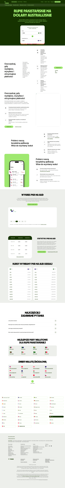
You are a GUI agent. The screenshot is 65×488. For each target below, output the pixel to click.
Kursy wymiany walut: (11, 436)
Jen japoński (23, 376)
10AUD (36, 277)
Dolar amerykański (13, 368)
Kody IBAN (34, 450)
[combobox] (40, 33)
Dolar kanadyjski (36, 368)
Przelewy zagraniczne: (11, 438)
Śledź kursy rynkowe (41, 251)
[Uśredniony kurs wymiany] (37, 27)
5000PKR (11, 296)
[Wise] (7, 1)
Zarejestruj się (57, 1)
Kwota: (23, 30)
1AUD (35, 272)
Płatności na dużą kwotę (24, 448)
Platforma (25, 1)
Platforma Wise (23, 450)
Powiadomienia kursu (36, 451)
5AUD (35, 274)
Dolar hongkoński (24, 368)
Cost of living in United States (26, 440)
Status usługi (10, 449)
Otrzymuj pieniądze (23, 449)
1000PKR (11, 291)
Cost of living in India (42, 440)
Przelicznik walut (35, 447)
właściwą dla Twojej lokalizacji (43, 479)
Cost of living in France (11, 441)
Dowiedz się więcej (55, 71)
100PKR (11, 284)
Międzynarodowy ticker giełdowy (37, 448)
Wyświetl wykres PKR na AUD (53, 251)
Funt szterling (12, 376)
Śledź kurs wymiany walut (32, 204)
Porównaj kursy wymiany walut (37, 452)
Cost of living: (10, 440)
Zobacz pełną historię (20, 256)
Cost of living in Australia (34, 440)
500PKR (11, 289)
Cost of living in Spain (18, 441)
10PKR (11, 277)
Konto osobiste (14, 1)
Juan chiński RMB (36, 376)
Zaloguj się (52, 1)
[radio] (11, 221)
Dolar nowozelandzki (49, 368)
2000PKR (11, 294)
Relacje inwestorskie (11, 450)
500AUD (36, 289)
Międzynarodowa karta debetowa (25, 447)
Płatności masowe (23, 453)
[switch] (32, 36)
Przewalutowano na (25, 38)
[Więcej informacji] (14, 241)
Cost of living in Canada (25, 441)
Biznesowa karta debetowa (24, 452)
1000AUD (36, 291)
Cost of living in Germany (48, 440)
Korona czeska (48, 376)
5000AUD (36, 296)
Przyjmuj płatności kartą (24, 454)
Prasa (9, 447)
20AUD (36, 279)
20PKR (11, 279)
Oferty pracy (10, 448)
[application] (16, 216)
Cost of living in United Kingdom (17, 440)
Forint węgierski (36, 372)
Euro (22, 372)
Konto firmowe (20, 1)
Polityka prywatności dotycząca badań (38, 446)
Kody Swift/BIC (35, 449)
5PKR (10, 274)
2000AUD (36, 294)
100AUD (36, 284)
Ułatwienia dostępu (11, 453)
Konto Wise (22, 446)
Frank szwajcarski (48, 372)
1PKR (10, 272)
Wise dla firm (22, 451)
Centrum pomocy (10, 452)
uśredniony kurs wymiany (45, 171)
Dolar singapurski (13, 372)
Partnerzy (9, 451)
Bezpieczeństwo (10, 446)
